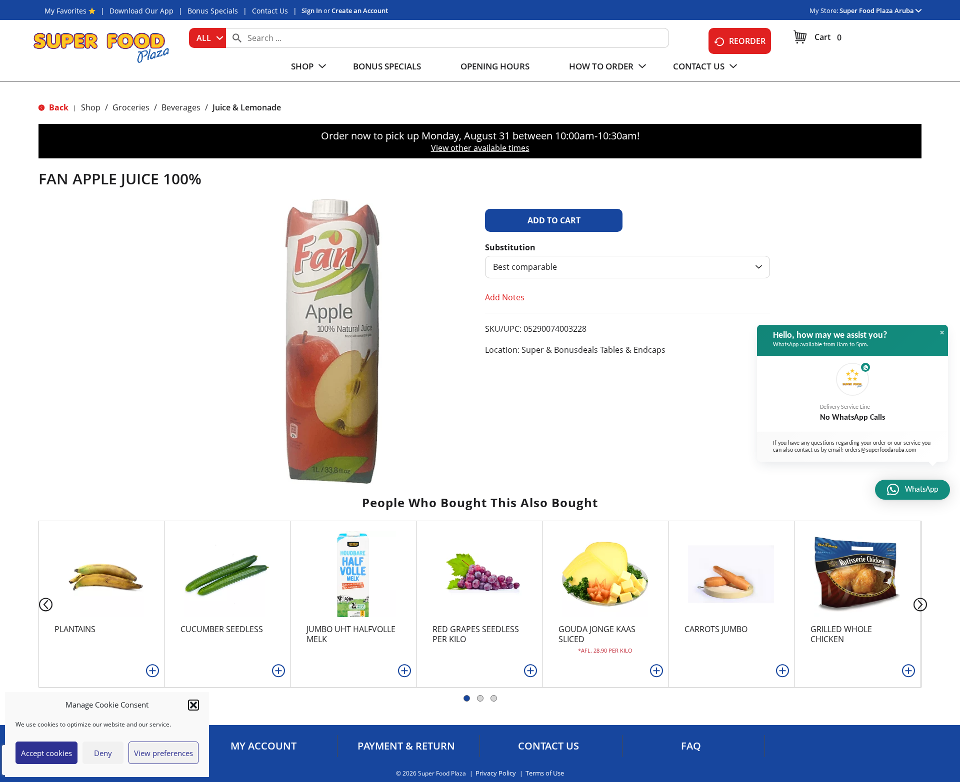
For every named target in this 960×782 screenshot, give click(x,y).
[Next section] (922, 604)
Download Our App (142, 10)
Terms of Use (545, 773)
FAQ (691, 746)
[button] (193, 705)
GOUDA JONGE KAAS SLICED (597, 634)
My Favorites (65, 10)
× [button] (942, 332)
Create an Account (360, 10)
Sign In (312, 10)
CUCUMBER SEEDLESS (221, 629)
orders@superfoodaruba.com (880, 450)
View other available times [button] (480, 147)
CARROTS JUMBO (716, 629)
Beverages (181, 107)
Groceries (131, 107)
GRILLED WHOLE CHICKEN (841, 634)
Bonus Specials (213, 10)
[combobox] (207, 38)
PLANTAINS (75, 629)
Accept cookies (46, 753)
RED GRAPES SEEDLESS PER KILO (475, 634)
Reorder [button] (747, 40)
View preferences (163, 753)
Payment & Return (406, 746)
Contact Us (270, 10)
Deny (103, 753)
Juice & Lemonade (246, 107)
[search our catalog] (237, 38)
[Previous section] (37, 604)
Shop (90, 107)
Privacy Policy (496, 773)
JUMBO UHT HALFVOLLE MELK (351, 634)
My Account (263, 746)
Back (57, 107)
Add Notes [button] (504, 297)
